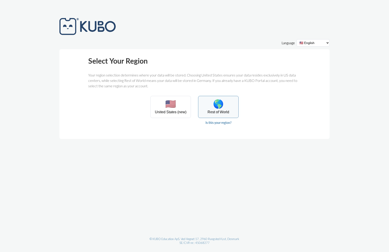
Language (288, 43)
